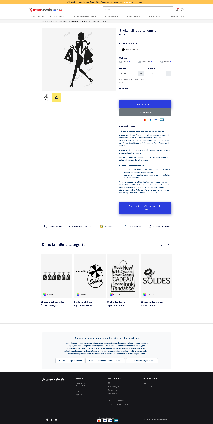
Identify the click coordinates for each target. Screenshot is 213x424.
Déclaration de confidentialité (118, 404)
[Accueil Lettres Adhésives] (40, 9)
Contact (144, 383)
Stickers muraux (110, 16)
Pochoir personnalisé (58, 16)
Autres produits (176, 16)
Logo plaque (80, 395)
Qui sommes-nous (114, 390)
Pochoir (167, 61)
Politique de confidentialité (117, 401)
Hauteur (123, 68)
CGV (109, 383)
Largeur (151, 68)
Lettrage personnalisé (36, 16)
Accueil (44, 21)
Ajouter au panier (145, 104)
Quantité (123, 88)
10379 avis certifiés (139, 2)
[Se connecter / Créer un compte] (182, 9)
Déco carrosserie (154, 16)
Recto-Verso (146, 61)
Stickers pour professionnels (83, 16)
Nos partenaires (113, 394)
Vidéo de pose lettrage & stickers (142, 361)
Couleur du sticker (128, 43)
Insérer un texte (145, 112)
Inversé (126, 61)
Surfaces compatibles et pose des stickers (105, 361)
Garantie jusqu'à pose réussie (70, 361)
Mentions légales (114, 387)
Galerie (110, 397)
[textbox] (145, 49)
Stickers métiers (132, 16)
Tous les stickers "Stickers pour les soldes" (145, 208)
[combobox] (145, 49)
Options (123, 58)
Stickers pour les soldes (79, 21)
